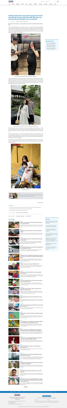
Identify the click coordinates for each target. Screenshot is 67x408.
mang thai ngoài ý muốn (20, 216)
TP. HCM (48, 399)
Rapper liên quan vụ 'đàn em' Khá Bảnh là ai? (29, 263)
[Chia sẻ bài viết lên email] (12, 21)
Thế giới (40, 4)
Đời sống (17, 4)
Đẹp (26, 4)
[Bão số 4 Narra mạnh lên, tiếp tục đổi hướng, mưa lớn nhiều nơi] (13, 315)
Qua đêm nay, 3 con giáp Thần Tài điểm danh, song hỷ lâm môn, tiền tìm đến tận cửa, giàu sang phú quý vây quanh (31, 256)
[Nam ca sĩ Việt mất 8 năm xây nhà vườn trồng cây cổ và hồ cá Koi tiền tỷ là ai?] (13, 282)
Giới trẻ (19, 193)
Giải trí (22, 4)
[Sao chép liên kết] (14, 21)
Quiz (55, 4)
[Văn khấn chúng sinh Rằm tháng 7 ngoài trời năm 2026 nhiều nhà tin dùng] (13, 290)
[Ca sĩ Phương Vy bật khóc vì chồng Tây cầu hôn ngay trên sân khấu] (13, 241)
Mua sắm (35, 4)
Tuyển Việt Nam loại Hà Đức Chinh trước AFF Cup (18, 210)
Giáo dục (51, 4)
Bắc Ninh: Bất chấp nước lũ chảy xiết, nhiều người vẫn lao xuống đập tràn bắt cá (52, 234)
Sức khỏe (45, 4)
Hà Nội (36, 399)
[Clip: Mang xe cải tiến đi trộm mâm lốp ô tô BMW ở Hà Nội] (13, 232)
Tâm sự (30, 4)
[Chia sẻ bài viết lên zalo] (11, 21)
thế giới (52, 45)
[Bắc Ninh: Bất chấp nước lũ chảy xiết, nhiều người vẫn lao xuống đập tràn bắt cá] (13, 249)
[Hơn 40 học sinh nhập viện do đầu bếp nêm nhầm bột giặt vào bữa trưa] (13, 307)
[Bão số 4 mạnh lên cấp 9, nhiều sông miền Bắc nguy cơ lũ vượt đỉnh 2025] (13, 224)
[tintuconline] (9, 4)
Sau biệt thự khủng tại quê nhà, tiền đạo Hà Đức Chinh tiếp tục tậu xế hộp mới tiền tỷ (25, 207)
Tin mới (47, 219)
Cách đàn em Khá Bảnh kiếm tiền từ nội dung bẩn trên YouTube (51, 248)
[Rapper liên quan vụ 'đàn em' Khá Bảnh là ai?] (13, 266)
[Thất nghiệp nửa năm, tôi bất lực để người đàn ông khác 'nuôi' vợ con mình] (13, 356)
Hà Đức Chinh (27, 27)
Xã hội (13, 4)
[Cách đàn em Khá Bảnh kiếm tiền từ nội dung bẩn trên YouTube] (13, 274)
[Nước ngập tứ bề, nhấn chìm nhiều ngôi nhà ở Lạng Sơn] (13, 299)
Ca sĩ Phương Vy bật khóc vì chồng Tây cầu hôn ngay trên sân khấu (51, 230)
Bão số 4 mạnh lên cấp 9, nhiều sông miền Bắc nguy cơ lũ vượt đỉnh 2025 (51, 222)
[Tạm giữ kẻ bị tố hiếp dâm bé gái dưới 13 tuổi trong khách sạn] (13, 372)
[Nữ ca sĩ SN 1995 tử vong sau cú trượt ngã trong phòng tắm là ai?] (13, 348)
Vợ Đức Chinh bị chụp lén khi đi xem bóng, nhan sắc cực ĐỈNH (20, 208)
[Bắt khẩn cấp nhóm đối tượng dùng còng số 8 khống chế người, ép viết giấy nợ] (13, 364)
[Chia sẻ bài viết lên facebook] (9, 21)
